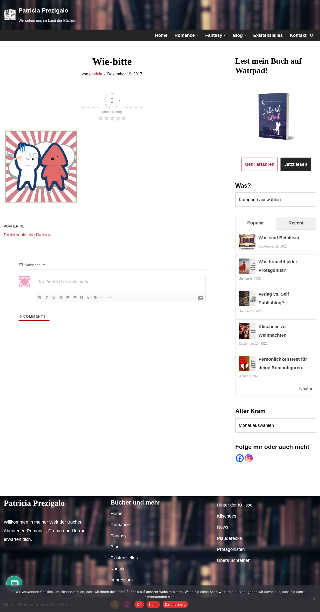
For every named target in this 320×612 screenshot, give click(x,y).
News (222, 527)
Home (161, 35)
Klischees (226, 516)
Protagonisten (231, 549)
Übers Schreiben (233, 560)
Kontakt (298, 35)
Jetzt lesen (295, 164)
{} (102, 297)
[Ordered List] (67, 298)
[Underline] (53, 298)
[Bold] (39, 298)
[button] (197, 35)
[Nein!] (313, 598)
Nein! (153, 604)
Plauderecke (229, 538)
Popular (255, 222)
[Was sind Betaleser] (247, 249)
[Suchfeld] (312, 35)
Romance (33, 489)
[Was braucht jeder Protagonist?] (247, 273)
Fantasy (58, 489)
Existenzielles (268, 35)
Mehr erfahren (259, 164)
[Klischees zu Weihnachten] (247, 338)
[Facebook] (240, 458)
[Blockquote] (81, 298)
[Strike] (60, 298)
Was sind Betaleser (279, 237)
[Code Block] (88, 298)
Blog (77, 489)
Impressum (157, 489)
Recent (296, 222)
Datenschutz (187, 489)
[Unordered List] (74, 298)
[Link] (95, 298)
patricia (95, 74)
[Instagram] (249, 458)
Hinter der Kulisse (234, 505)
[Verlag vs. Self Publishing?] (247, 305)
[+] (109, 297)
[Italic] (46, 298)
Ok (139, 604)
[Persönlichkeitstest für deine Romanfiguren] (247, 370)
